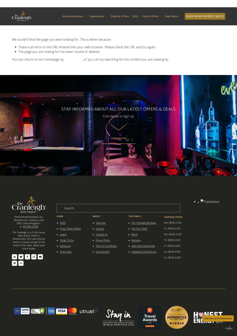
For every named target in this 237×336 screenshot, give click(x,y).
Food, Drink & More (70, 228)
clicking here (73, 59)
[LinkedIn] (14, 256)
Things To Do (67, 240)
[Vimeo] (14, 263)
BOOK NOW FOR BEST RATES (205, 16)
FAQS (63, 222)
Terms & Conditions (106, 245)
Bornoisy (136, 240)
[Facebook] (27, 256)
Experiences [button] (96, 16)
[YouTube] (40, 256)
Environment (102, 251)
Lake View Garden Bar (143, 245)
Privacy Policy (103, 240)
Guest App (65, 251)
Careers (100, 228)
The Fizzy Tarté (139, 228)
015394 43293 (30, 226)
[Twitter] (21, 256)
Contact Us (102, 234)
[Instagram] (33, 256)
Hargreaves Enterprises (144, 251)
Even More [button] (171, 16)
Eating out (65, 245)
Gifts (135, 16)
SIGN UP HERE (118, 138)
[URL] (21, 263)
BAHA (135, 234)
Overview (101, 222)
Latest (63, 234)
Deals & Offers (120, 16)
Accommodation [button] (72, 16)
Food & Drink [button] (150, 16)
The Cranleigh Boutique (144, 222)
